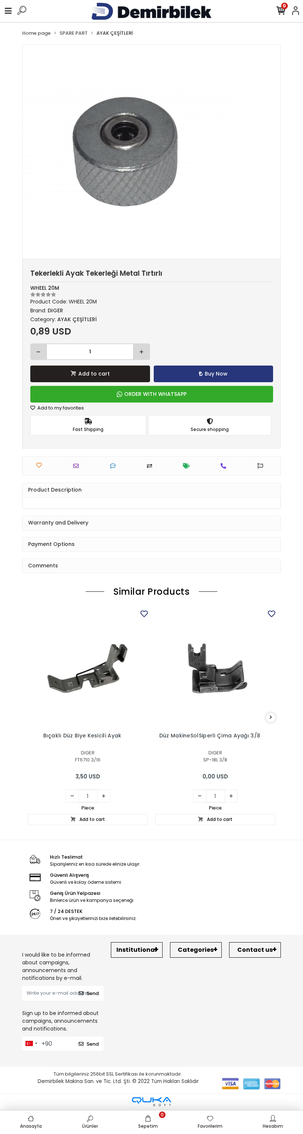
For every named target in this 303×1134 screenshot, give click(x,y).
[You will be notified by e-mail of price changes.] (188, 466)
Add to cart (94, 373)
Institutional (136, 949)
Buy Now (216, 373)
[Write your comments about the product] (114, 466)
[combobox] (31, 1043)
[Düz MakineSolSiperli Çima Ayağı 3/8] (215, 668)
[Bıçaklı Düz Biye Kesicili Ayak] (88, 668)
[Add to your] (151, 466)
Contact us (255, 949)
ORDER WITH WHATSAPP (155, 394)
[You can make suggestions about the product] (262, 466)
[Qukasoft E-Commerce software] (151, 1101)
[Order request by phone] (225, 466)
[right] (271, 717)
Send (92, 993)
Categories (196, 949)
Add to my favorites (60, 407)
